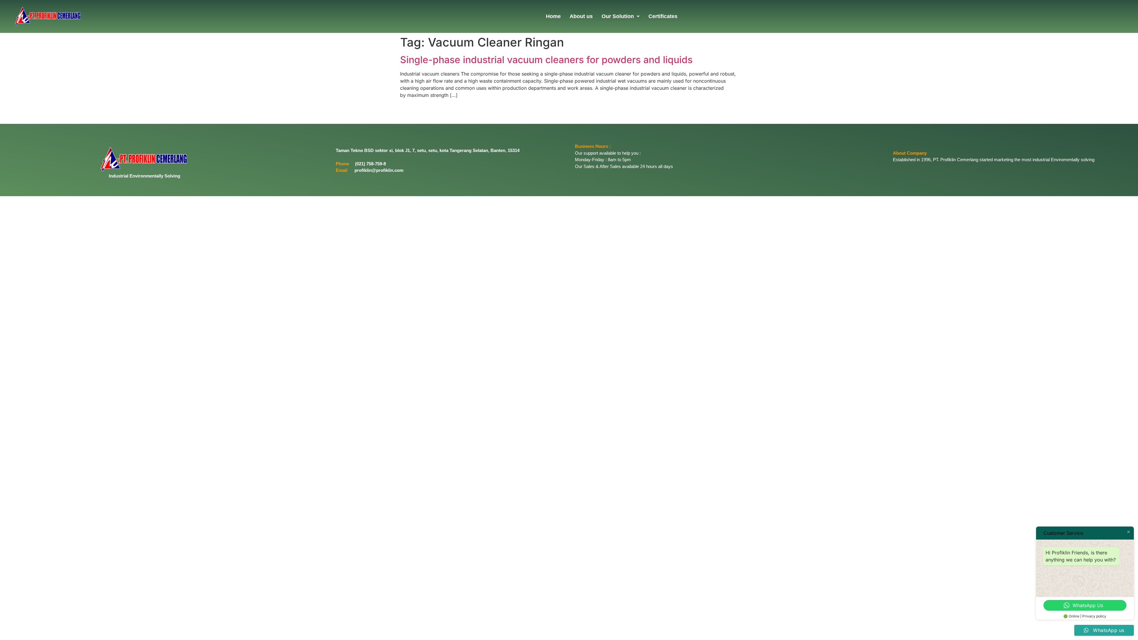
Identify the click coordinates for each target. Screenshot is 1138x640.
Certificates (662, 16)
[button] (620, 16)
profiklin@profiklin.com (378, 170)
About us (581, 16)
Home (553, 16)
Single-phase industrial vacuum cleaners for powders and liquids (546, 59)
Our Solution (618, 16)
